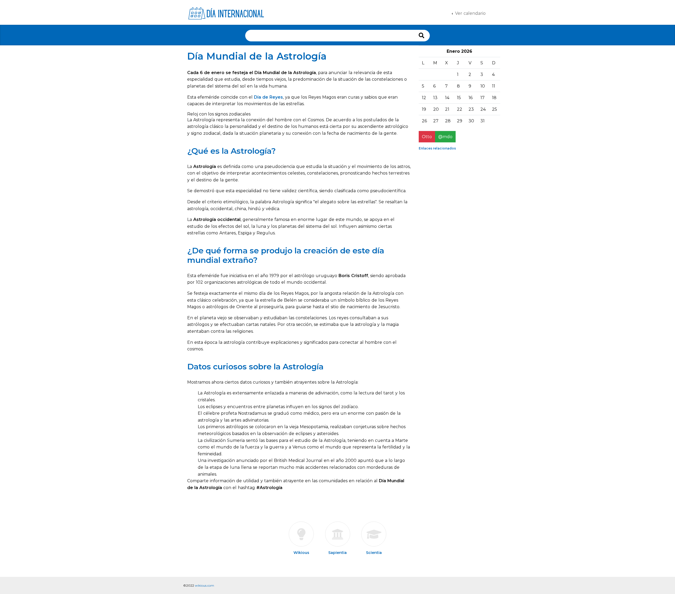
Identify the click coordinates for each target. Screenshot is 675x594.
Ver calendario (470, 13)
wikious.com (204, 585)
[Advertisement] (453, 233)
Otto (427, 136)
